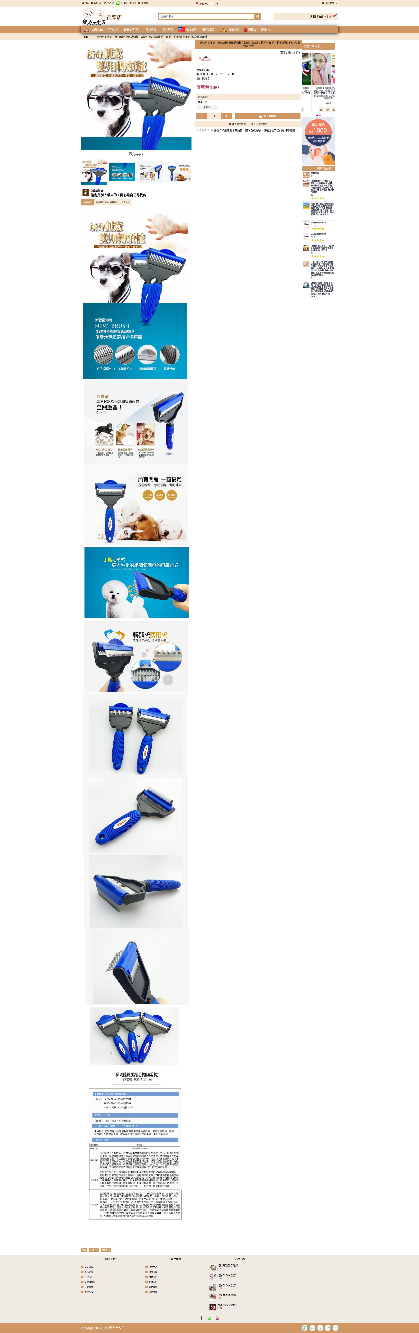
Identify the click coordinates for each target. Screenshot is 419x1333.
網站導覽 (153, 1287)
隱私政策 (88, 1272)
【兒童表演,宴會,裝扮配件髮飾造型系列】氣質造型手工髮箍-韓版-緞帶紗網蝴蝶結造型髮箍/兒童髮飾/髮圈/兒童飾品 (229, 1275)
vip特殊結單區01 (318, 234)
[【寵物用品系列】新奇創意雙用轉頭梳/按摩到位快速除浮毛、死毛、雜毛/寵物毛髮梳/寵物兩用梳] (136, 95)
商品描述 (87, 202)
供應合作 (88, 1292)
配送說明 (153, 1282)
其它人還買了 (312, 46)
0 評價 (215, 130)
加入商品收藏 (239, 124)
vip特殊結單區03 (318, 223)
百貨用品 (94, 1250)
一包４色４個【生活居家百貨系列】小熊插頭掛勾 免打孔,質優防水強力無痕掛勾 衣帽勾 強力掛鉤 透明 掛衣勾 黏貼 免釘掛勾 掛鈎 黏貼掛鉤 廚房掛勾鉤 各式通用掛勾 (322, 268)
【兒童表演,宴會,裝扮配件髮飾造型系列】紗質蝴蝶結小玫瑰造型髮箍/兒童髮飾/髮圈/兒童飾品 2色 (229, 1285)
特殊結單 (315, 173)
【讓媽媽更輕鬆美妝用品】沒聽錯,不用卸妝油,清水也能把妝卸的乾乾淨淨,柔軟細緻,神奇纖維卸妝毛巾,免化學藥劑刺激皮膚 (328, 93)
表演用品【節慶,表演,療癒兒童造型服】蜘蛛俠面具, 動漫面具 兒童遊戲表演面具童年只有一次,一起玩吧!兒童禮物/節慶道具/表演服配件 (229, 1305)
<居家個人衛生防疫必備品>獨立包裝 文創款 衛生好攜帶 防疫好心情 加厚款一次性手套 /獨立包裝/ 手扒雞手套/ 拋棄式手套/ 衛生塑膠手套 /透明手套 (322, 209)
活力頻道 (125, 202)
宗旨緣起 (88, 1267)
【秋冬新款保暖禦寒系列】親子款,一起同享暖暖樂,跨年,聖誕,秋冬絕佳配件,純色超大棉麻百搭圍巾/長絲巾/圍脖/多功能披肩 (229, 1265)
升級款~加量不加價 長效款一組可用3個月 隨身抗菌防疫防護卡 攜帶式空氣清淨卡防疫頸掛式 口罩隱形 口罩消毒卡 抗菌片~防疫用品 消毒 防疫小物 (322, 288)
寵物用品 (106, 1250)
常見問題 (153, 1292)
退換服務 (153, 1272)
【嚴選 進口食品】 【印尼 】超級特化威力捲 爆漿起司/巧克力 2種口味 (322, 248)
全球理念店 (89, 1282)
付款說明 (153, 1277)
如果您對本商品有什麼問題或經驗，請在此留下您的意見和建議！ (260, 130)
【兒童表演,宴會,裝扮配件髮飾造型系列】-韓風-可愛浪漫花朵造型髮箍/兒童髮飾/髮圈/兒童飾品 (229, 1295)
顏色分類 (202, 102)
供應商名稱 (203, 70)
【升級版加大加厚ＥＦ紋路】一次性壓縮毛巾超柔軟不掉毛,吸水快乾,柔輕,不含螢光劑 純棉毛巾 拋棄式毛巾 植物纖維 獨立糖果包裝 (322, 186)
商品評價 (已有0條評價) (106, 202)
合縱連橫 (88, 1287)
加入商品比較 (261, 124)
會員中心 (153, 1267)
